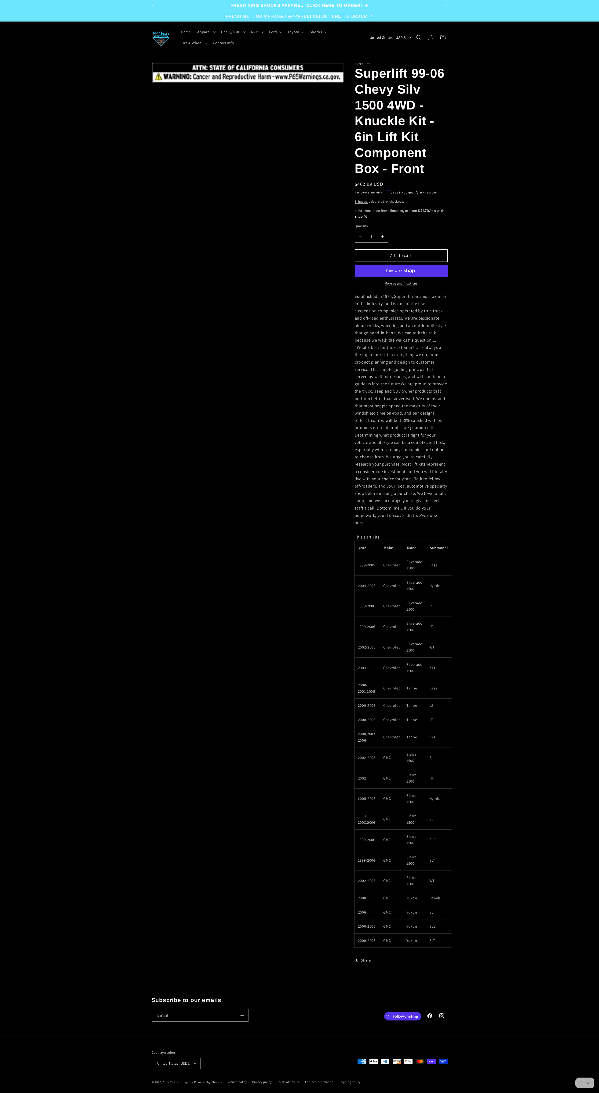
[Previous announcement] (152, 5)
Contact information (319, 1082)
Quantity (361, 226)
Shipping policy (350, 1082)
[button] (206, 32)
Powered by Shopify (208, 1082)
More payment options (401, 283)
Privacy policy (262, 1082)
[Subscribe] (242, 1015)
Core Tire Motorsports (178, 1082)
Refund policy (237, 1082)
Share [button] (366, 960)
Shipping (361, 201)
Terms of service (288, 1082)
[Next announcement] (446, 5)
